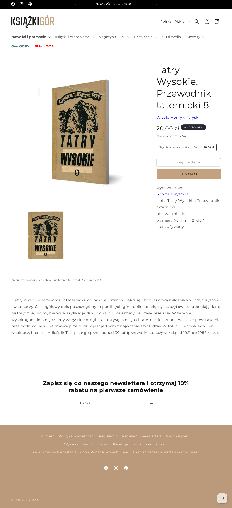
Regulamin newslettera (142, 436)
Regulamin (108, 436)
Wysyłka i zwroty (78, 444)
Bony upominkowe (148, 444)
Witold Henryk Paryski (178, 117)
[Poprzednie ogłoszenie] (76, 4)
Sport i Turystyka (173, 194)
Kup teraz (188, 174)
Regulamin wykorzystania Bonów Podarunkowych (75, 452)
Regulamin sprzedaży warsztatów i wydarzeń (161, 452)
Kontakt (47, 436)
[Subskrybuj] (152, 403)
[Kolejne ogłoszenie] (156, 4)
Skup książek (177, 436)
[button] (30, 37)
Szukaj (103, 444)
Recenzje (120, 444)
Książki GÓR (30, 500)
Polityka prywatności (76, 436)
